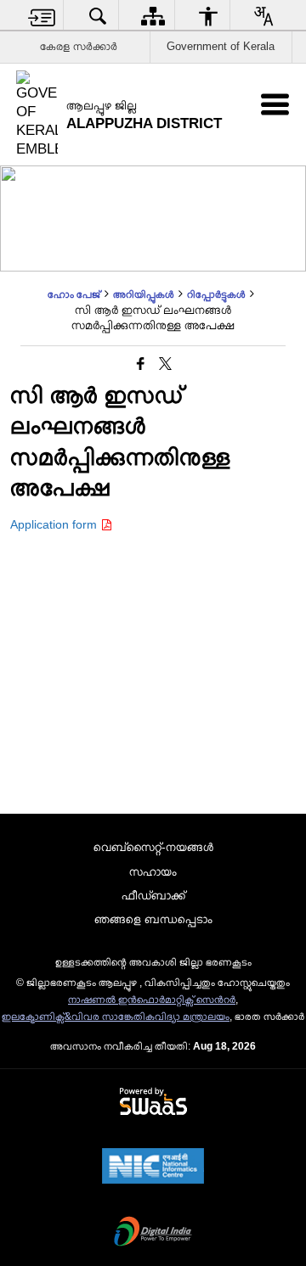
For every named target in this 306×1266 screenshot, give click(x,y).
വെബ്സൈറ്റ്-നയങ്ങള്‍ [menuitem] (153, 847)
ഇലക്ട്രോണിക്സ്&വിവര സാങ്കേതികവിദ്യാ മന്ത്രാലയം (116, 1016)
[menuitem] (42, 15)
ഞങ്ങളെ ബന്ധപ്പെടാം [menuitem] (153, 919)
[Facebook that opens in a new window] (140, 365)
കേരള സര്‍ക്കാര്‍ (78, 46)
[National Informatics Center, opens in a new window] (153, 1167)
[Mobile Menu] (275, 104)
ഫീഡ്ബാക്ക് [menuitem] (153, 895)
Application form (55, 524)
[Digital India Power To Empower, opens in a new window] (153, 1233)
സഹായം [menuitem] (153, 871)
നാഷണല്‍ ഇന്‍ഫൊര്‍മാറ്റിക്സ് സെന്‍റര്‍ (151, 1000)
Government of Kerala (221, 46)
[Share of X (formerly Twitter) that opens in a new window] (165, 365)
